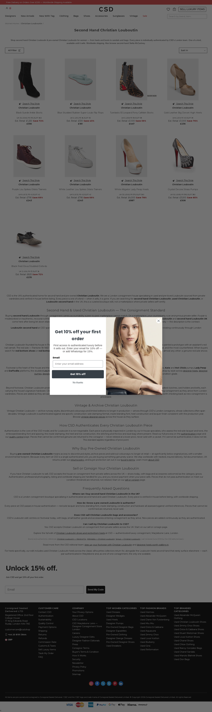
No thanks (78, 382)
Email (56, 357)
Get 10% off (78, 374)
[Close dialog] (158, 320)
